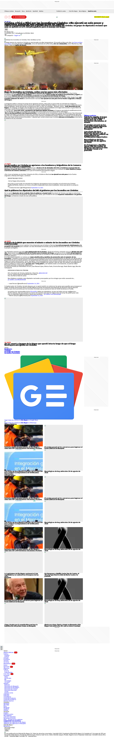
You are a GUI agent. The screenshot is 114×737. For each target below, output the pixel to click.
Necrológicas (82, 11)
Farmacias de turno (10, 718)
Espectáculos (8, 672)
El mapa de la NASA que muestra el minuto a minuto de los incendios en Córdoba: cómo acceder (42, 243)
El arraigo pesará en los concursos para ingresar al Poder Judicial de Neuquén (95, 127)
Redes (5, 665)
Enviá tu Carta (8, 693)
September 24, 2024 (33, 283)
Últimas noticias (9, 11)
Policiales (6, 694)
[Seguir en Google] (5, 41)
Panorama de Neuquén (11, 686)
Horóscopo (7, 678)
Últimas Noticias (10, 652)
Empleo (6, 713)
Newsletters (9, 663)
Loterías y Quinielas (10, 717)
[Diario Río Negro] (57, 17)
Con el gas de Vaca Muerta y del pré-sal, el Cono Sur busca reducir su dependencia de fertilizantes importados (96, 134)
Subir (6, 730)
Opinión (6, 683)
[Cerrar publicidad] (1, 647)
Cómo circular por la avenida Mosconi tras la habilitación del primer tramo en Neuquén (21, 625)
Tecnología (7, 681)
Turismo (6, 660)
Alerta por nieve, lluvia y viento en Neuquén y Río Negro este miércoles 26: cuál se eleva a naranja (62, 625)
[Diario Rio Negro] (5, 732)
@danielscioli (43, 273)
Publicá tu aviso (8, 714)
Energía (6, 658)
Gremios (7, 655)
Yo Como (7, 682)
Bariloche (28, 11)
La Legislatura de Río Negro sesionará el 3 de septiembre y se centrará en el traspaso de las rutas (21, 575)
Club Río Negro (73, 11)
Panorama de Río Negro (11, 687)
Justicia (6, 656)
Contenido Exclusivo (10, 698)
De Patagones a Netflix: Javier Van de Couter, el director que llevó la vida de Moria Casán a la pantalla (96, 147)
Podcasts (6, 695)
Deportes (6, 668)
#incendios (33, 291)
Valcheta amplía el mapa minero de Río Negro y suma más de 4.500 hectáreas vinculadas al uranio (95, 119)
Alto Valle (6, 705)
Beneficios (7, 726)
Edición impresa (9, 701)
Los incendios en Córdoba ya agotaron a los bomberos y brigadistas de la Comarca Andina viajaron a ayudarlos (42, 166)
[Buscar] (9, 17)
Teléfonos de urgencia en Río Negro (15, 722)
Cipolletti (35, 11)
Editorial (7, 685)
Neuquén (18, 11)
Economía (7, 659)
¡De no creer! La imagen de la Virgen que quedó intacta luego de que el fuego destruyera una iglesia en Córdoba (40, 344)
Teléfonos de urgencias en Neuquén (15, 723)
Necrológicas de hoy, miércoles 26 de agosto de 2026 (95, 140)
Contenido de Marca (10, 699)
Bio (5, 679)
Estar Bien (8, 674)
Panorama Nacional (10, 690)
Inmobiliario (7, 697)
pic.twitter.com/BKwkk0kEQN (17, 280)
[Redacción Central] (6, 28)
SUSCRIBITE (101, 17)
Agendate (8, 667)
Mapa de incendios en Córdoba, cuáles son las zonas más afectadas (35, 92)
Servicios (6, 662)
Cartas (6, 691)
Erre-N (6, 671)
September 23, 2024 (37, 187)
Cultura (6, 669)
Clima (6, 677)
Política (6, 654)
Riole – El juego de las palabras (13, 719)
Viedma (41, 11)
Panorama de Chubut (10, 689)
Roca (23, 11)
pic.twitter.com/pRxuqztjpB (52, 294)
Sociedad (7, 21)
